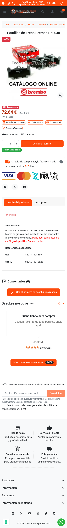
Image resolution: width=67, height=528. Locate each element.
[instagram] (48, 3)
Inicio (6, 24)
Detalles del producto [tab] (18, 202)
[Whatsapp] (8, 3)
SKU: (23, 134)
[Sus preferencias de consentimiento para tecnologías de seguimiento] (6, 522)
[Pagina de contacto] (3, 3)
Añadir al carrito (42, 143)
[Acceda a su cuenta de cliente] (52, 12)
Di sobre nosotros (18, 303)
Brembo (42, 24)
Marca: (5, 134)
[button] (43, 12)
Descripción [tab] (41, 202)
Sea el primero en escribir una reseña (33, 292)
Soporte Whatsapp (14, 128)
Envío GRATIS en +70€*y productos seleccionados (32, 3)
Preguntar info (54, 122)
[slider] (27, 347)
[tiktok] (61, 3)
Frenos (31, 24)
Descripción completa (14, 122)
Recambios (19, 24)
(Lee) (23, 409)
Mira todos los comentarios (32, 362)
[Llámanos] (13, 3)
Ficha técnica (35, 122)
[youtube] (53, 3)
